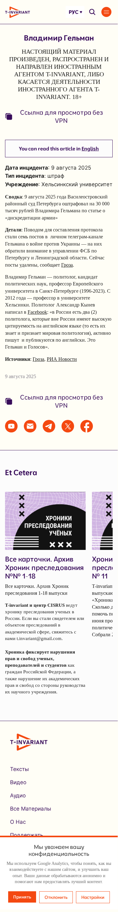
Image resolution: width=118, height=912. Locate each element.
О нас (18, 822)
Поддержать (26, 835)
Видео (18, 782)
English (90, 148)
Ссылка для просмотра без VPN (61, 116)
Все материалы (30, 809)
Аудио (18, 795)
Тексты (19, 769)
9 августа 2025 (20, 376)
